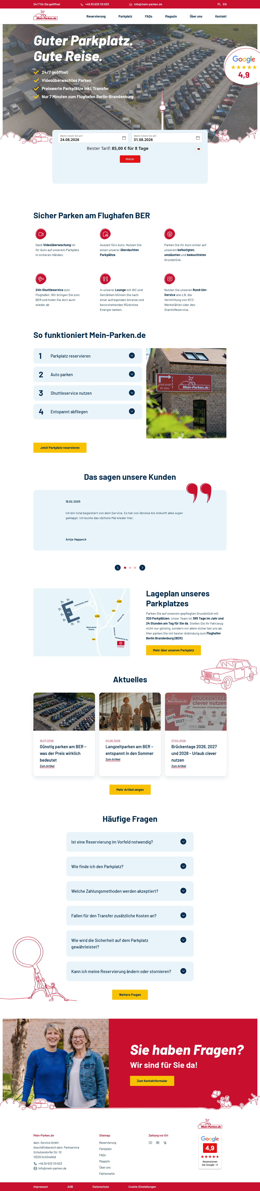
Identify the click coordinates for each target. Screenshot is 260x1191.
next (142, 568)
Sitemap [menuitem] (104, 1135)
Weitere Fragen (130, 995)
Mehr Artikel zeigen (130, 790)
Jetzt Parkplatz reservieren (60, 448)
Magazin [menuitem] (171, 16)
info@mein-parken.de (148, 4)
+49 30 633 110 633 (97, 4)
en (225, 4)
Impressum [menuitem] (40, 1186)
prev (118, 568)
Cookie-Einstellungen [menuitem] (142, 1186)
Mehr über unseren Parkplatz (173, 650)
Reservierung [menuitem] (96, 16)
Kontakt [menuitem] (221, 16)
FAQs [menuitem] (148, 16)
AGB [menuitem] (70, 1186)
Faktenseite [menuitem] (107, 1173)
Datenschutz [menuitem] (101, 1186)
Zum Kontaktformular (152, 1081)
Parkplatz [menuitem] (125, 16)
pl (219, 4)
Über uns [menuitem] (196, 16)
